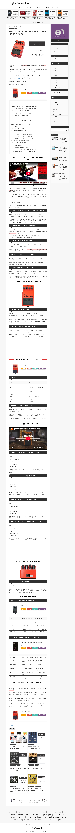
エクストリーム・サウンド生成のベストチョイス (21, 117)
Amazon (23, 92)
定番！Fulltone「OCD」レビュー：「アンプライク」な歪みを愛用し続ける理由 (63, 176)
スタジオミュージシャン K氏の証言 (21, 142)
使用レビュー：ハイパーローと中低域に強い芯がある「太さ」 (24, 106)
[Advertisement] (28, 348)
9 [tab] (41, 21)
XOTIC (39, 819)
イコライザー (55, 80)
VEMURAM (16, 819)
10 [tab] (43, 21)
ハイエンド (55, 819)
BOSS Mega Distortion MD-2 (27, 89)
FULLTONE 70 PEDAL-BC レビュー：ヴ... (62, 18)
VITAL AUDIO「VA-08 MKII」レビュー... (13, 18)
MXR (27, 817)
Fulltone (55, 812)
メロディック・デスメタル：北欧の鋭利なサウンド (24, 134)
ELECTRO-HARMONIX (22, 812)
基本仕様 (15, 126)
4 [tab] (36, 21)
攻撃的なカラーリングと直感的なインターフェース (24, 128)
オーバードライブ (56, 48)
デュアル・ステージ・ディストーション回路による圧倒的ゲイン (26, 108)
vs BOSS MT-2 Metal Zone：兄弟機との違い (22, 147)
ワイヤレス (55, 121)
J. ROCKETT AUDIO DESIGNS (22, 814)
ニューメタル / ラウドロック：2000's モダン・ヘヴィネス (25, 132)
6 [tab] (38, 21)
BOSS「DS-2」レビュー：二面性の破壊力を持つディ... (50, 18)
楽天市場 (29, 92)
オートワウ (55, 85)
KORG (50, 814)
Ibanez (65, 812)
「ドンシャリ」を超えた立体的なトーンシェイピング (24, 121)
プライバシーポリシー (43, 824)
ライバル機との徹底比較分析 (17, 145)
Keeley (41, 814)
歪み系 (11, 7)
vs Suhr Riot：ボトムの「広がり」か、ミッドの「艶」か (25, 149)
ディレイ (54, 58)
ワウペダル (55, 82)
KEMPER (45, 814)
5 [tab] (37, 21)
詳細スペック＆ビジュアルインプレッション (20, 124)
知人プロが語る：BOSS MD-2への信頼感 (20, 140)
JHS (30, 814)
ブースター (55, 46)
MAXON (23, 817)
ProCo (35, 817)
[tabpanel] (12, 15)
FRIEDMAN (50, 812)
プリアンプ (55, 99)
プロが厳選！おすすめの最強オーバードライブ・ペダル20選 (63, 159)
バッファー (55, 107)
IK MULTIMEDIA (12, 814)
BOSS (12, 725)
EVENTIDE (29, 812)
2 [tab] (33, 21)
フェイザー (55, 70)
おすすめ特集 (49, 819)
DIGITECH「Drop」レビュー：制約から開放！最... (25, 18)
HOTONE (60, 812)
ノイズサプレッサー (56, 87)
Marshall (18, 817)
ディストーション (13, 723)
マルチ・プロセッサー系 (48, 7)
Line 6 (64, 814)
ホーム (24, 824)
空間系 (20, 7)
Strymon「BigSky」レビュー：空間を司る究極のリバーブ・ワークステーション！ (63, 150)
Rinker (25, 606)
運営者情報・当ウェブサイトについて (32, 824)
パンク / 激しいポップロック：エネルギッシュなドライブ (25, 138)
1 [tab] (32, 21)
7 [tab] (39, 21)
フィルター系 (39, 7)
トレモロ (54, 68)
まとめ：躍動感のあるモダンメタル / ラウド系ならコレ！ (23, 151)
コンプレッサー (56, 102)
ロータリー (55, 75)
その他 (58, 7)
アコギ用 (54, 123)
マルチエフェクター (56, 92)
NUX (31, 817)
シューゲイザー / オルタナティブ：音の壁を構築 (23, 136)
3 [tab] (34, 21)
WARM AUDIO (34, 819)
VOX (21, 819)
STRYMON (45, 817)
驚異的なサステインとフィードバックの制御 (22, 113)
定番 (60, 819)
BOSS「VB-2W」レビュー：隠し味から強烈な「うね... (37, 18)
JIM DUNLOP (35, 814)
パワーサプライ (56, 116)
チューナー (55, 109)
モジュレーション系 (29, 7)
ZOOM (44, 819)
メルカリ (35, 92)
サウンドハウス (42, 92)
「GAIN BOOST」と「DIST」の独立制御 (22, 112)
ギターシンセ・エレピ (57, 111)
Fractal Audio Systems (42, 812)
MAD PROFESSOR (12, 817)
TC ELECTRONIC (56, 817)
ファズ (54, 53)
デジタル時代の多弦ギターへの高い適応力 (22, 115)
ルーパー (54, 119)
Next (67, 15)
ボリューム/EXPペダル (57, 114)
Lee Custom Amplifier (57, 814)
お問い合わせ (50, 824)
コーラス (54, 65)
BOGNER (10, 812)
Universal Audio (63, 817)
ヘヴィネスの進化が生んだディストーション (22, 120)
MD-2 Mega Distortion (15, 78)
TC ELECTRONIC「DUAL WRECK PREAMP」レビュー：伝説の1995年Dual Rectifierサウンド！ (18, 768)
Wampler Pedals (27, 819)
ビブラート (55, 73)
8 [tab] (40, 21)
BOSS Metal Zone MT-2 (26, 605)
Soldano (39, 817)
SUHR (50, 817)
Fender (34, 812)
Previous (8, 15)
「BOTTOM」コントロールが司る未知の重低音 (23, 110)
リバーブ (54, 60)
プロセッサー (55, 94)
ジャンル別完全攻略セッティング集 (18, 130)
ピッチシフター (56, 104)
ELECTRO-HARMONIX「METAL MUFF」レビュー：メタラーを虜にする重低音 (18, 790)
